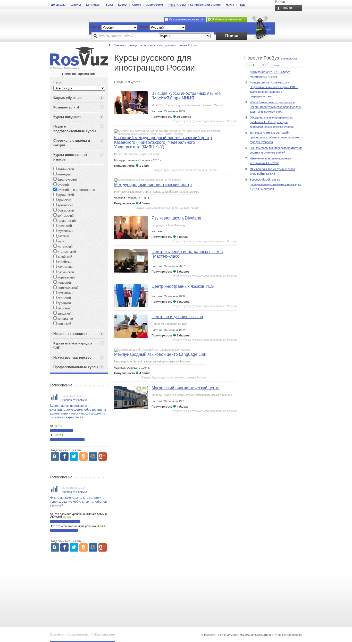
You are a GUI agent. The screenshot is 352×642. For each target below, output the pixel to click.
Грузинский (65, 231)
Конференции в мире (205, 4)
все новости (289, 58)
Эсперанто (65, 318)
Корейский (64, 262)
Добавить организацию (227, 19)
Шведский (64, 313)
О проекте (56, 634)
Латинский (65, 267)
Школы (76, 4)
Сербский (64, 298)
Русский (63, 185)
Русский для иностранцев (76, 190)
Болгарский (65, 210)
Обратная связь (104, 634)
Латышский (65, 272)
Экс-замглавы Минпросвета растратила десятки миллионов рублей (276, 150)
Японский (64, 324)
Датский (63, 236)
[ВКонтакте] (55, 456)
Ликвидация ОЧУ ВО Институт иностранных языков (270, 74)
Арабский (64, 200)
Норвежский (66, 277)
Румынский (65, 293)
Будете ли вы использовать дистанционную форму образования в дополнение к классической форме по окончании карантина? (78, 411)
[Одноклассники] (83, 456)
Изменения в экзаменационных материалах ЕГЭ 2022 (270, 161)
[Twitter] (74, 456)
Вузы (109, 4)
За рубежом (154, 4)
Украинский (65, 195)
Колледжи (93, 4)
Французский (67, 179)
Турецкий (64, 303)
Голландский (66, 221)
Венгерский (65, 215)
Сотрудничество (78, 634)
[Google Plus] (102, 456)
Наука (230, 4)
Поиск (231, 35)
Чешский (63, 308)
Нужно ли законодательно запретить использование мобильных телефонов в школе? (78, 501)
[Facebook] (64, 456)
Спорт (136, 4)
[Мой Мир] (93, 456)
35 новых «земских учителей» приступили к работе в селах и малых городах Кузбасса (274, 137)
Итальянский (66, 252)
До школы (58, 4)
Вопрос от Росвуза (74, 399)
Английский (65, 169)
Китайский (64, 257)
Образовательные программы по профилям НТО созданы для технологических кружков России (272, 122)
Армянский (65, 205)
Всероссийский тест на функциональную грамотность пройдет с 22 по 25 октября (275, 184)
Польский (64, 282)
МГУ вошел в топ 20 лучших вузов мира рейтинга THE (272, 171)
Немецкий (64, 174)
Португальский (68, 288)
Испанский (65, 246)
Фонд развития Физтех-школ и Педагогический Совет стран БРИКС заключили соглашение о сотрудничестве (274, 89)
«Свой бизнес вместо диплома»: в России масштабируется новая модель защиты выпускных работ (275, 107)
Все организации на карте (186, 19)
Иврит (61, 241)
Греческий (64, 226)
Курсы (122, 4)
